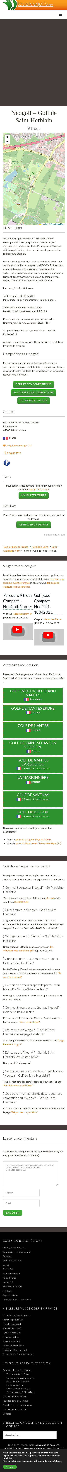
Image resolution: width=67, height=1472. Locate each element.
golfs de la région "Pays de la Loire (33, 839)
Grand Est (8, 1269)
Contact (7, 1413)
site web (50, 898)
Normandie (8, 1282)
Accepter (10, 1467)
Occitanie (7, 1291)
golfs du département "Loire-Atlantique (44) (38, 843)
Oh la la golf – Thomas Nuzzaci (18, 1354)
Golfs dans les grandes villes (20, 1378)
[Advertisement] (33, 53)
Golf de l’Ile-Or (33, 812)
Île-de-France (9, 1277)
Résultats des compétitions (33, 392)
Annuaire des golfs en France (17, 1370)
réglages (57, 1461)
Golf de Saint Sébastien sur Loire (32, 744)
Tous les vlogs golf (12, 1324)
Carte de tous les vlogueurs (17, 1315)
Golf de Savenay (33, 794)
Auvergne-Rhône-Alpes (14, 1247)
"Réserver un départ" (29, 1022)
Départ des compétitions (33, 384)
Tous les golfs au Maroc (14, 1409)
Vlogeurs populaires (13, 1319)
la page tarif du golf (39, 489)
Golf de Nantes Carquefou (33, 762)
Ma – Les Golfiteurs (13, 1328)
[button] (7, 137)
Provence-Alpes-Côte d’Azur (17, 1299)
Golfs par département (17, 1381)
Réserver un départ (33, 524)
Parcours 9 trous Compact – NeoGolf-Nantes (18, 601)
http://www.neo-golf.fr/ (19, 445)
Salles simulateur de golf (18, 1388)
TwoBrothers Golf (12, 1332)
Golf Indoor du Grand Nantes (33, 693)
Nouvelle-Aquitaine (12, 1286)
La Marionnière (33, 777)
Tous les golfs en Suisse (14, 1396)
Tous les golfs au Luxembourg (17, 1405)
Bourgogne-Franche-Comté (17, 1252)
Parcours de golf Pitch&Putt (20, 1392)
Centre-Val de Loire (12, 1260)
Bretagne (7, 1256)
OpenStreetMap (57, 224)
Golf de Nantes (33, 725)
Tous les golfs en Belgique (15, 1400)
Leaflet (44, 224)
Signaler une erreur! (54, 534)
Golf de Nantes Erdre (33, 708)
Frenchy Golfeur (11, 1337)
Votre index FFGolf (33, 400)
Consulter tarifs (33, 495)
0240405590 (14, 453)
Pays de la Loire (40, 546)
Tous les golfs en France (15, 546)
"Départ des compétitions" (24, 1112)
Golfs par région (14, 1385)
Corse (6, 1264)
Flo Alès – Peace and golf (15, 1350)
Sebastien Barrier (23, 613)
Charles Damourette (13, 1345)
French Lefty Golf (11, 1341)
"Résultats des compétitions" (18, 1085)
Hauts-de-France (11, 1273)
